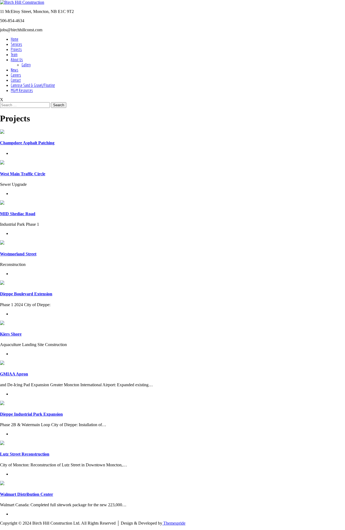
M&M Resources (22, 90)
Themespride (173, 523)
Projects (16, 49)
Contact (16, 80)
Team (14, 54)
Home (14, 39)
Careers (16, 75)
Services (16, 44)
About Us (17, 59)
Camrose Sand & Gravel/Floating (33, 85)
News (14, 69)
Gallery (26, 64)
